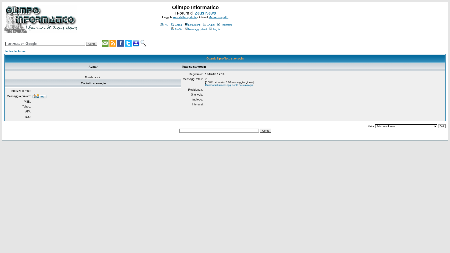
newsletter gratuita (185, 17)
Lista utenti (194, 24)
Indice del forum (15, 51)
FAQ (166, 24)
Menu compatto (218, 17)
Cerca (178, 24)
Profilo (178, 29)
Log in (216, 29)
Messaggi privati (197, 29)
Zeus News (205, 13)
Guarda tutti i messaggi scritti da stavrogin (229, 85)
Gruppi (210, 24)
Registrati (226, 24)
